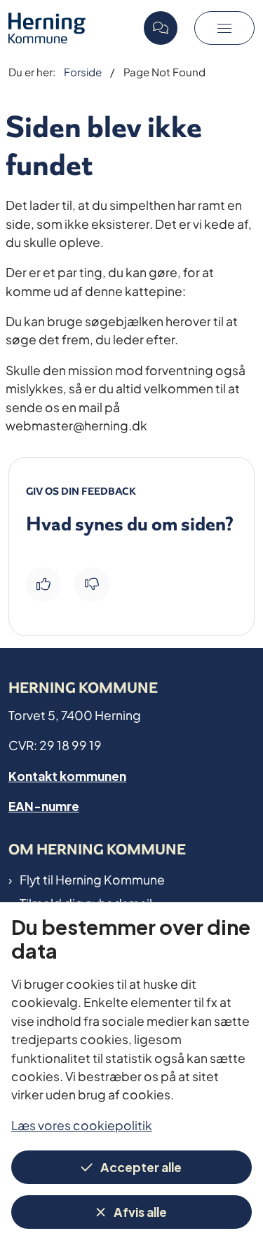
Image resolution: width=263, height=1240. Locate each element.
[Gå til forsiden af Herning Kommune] (71, 28)
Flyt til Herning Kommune (92, 879)
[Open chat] (160, 28)
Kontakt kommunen (67, 775)
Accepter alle (141, 1166)
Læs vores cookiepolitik (81, 1124)
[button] (224, 28)
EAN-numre (43, 805)
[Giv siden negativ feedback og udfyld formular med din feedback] (91, 584)
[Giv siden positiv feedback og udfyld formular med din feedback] (43, 584)
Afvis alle (140, 1211)
